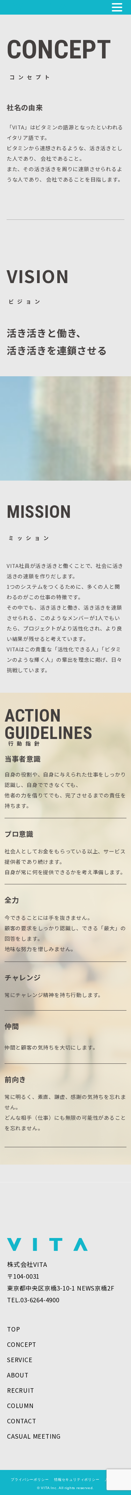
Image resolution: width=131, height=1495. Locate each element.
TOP (13, 1329)
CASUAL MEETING (34, 1436)
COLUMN (20, 1405)
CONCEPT (21, 1344)
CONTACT (21, 1420)
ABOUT (18, 1375)
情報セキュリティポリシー (74, 1479)
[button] (117, 8)
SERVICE (19, 1359)
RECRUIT (20, 1390)
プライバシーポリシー (30, 1479)
